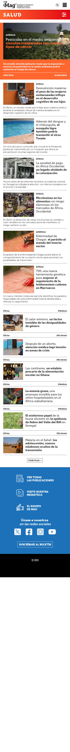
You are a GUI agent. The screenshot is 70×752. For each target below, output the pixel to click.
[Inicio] (18, 5)
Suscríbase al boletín (35, 544)
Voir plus (34, 460)
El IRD (35, 560)
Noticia (9, 75)
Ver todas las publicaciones (40, 479)
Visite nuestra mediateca (37, 493)
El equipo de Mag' (34, 508)
